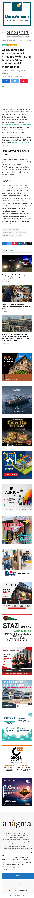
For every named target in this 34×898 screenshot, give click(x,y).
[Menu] (3, 33)
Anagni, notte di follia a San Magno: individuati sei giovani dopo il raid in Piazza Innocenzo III (17, 277)
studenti (19, 235)
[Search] (31, 33)
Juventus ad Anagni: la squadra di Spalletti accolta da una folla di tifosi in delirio (16, 307)
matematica (23, 232)
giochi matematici (8, 232)
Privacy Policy (20, 895)
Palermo (5, 235)
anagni (5, 229)
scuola (12, 235)
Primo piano (12, 45)
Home (3, 40)
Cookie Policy (12, 895)
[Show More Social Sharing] (30, 81)
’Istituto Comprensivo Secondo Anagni (18, 125)
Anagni (5, 45)
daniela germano (14, 229)
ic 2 (17, 232)
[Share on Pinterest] (24, 81)
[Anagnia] (18, 33)
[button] (31, 852)
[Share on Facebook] (6, 81)
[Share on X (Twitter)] (15, 81)
